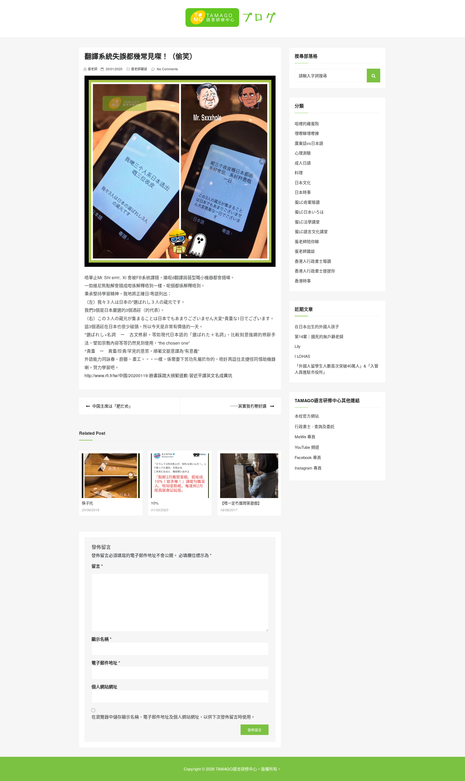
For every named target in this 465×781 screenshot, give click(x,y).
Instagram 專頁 (308, 468)
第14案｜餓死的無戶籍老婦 (319, 336)
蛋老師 (92, 68)
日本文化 (303, 182)
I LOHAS (302, 356)
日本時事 (303, 192)
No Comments (167, 68)
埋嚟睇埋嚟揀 (307, 133)
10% (154, 503)
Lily (298, 346)
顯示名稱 (101, 639)
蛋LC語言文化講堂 (311, 231)
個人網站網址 (104, 687)
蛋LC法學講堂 (307, 222)
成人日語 (303, 163)
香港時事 (303, 280)
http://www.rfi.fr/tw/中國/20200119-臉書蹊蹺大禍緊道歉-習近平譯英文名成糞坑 (158, 375)
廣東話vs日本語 (309, 143)
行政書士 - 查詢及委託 (314, 426)
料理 (299, 172)
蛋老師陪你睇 (307, 241)
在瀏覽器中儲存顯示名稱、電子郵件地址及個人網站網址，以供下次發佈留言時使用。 (173, 717)
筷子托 (87, 503)
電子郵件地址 (105, 663)
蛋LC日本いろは (309, 212)
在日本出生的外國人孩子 (317, 326)
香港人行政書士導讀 (313, 261)
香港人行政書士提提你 (315, 271)
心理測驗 (303, 153)
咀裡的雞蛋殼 (307, 123)
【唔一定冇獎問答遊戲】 (241, 503)
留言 (97, 566)
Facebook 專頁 (308, 457)
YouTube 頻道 (307, 447)
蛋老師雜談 (139, 68)
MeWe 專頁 (305, 436)
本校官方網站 (307, 416)
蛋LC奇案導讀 (307, 202)
